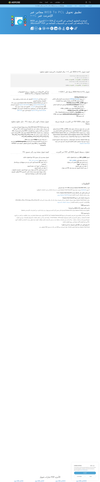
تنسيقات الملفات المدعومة (63, 202)
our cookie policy (84, 470)
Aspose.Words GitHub (38, 104)
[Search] (90, 2)
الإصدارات (32, 106)
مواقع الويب (57, 2)
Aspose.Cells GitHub (24, 104)
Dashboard (35, 99)
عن (63, 2)
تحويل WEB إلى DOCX (60, 481)
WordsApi (77, 99)
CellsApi (72, 99)
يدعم (51, 2)
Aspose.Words (42, 110)
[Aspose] (14, 2)
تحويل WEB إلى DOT (39, 481)
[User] (86, 2)
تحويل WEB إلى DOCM (81, 481)
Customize (79, 476)
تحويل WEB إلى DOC (18, 481)
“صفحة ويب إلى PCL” (34, 160)
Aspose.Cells (34, 110)
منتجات (40, 2)
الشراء (46, 2)
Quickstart (83, 190)
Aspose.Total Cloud (85, 143)
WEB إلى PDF (73, 160)
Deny (91, 476)
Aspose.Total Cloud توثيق (63, 195)
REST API (19, 110)
